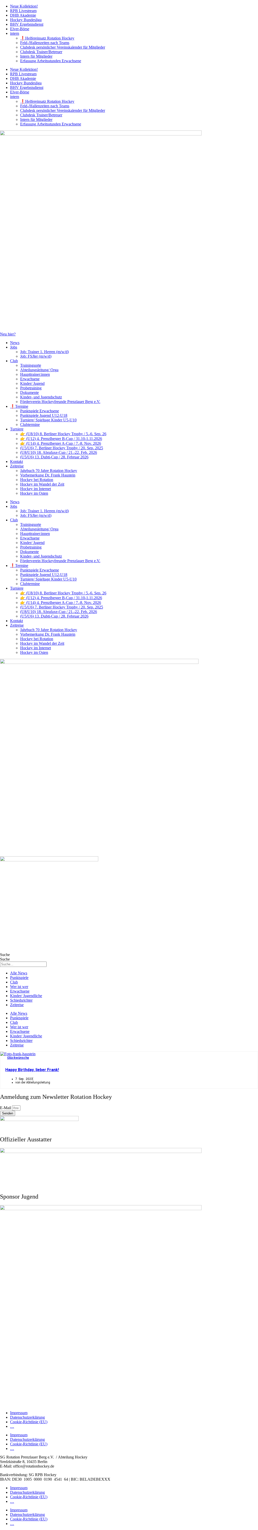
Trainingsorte (30, 365)
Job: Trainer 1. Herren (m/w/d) (44, 352)
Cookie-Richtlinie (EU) (28, 1422)
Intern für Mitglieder (36, 56)
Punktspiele (19, 977)
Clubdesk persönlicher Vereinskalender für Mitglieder (62, 47)
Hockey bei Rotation (36, 480)
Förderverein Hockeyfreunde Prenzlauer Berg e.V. (60, 401)
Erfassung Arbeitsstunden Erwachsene (50, 61)
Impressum (18, 1413)
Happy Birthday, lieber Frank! (32, 1069)
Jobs (13, 347)
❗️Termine (19, 406)
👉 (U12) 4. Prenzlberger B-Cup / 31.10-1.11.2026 (61, 438)
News (14, 343)
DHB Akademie (23, 15)
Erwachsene (30, 379)
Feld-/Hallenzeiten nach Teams (44, 43)
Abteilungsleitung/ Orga (39, 370)
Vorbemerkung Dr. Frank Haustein (47, 475)
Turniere (16, 429)
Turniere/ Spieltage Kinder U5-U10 (48, 420)
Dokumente (29, 392)
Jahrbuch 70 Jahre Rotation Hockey (48, 470)
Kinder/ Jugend (32, 383)
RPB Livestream (23, 11)
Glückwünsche (18, 1058)
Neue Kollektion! (24, 6)
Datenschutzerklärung (27, 1417)
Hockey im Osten (34, 493)
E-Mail (6, 1108)
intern (14, 33)
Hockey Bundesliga (26, 20)
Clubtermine (30, 424)
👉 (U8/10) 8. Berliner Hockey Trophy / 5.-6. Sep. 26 (63, 434)
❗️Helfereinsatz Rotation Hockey (47, 38)
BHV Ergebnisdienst (26, 24)
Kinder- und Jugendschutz (41, 397)
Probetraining (31, 388)
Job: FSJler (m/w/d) (35, 356)
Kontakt (16, 461)
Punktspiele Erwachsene (39, 411)
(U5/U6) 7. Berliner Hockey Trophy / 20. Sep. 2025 (61, 448)
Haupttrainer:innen (35, 374)
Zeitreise (17, 466)
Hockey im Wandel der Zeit (42, 484)
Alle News (18, 973)
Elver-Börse (19, 29)
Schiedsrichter (21, 1000)
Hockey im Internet (35, 489)
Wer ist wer (19, 986)
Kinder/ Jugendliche (26, 996)
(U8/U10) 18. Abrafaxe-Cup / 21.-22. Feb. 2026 (58, 452)
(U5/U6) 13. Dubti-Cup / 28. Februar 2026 (54, 457)
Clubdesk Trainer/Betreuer (41, 52)
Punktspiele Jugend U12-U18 (43, 415)
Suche (5, 955)
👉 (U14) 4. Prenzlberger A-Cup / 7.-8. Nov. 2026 (60, 443)
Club (14, 361)
